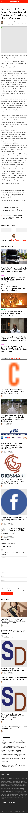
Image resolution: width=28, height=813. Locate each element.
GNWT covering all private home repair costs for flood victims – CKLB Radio (14, 519)
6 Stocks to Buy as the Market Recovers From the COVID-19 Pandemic (13, 632)
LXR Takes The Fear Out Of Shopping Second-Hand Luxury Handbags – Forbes (13, 621)
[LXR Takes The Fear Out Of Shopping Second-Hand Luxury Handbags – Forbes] (14, 609)
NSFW (2, 275)
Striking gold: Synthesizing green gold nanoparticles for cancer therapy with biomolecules (12, 716)
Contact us (24, 811)
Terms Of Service (16, 811)
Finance (3, 284)
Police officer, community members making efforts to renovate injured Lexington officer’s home (12, 446)
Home (3, 811)
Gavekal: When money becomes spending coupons (14, 728)
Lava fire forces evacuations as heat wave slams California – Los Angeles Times (14, 313)
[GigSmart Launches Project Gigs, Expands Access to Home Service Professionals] (14, 374)
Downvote (21, 230)
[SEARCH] (26, 1)
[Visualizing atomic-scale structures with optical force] (14, 653)
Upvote (6, 230)
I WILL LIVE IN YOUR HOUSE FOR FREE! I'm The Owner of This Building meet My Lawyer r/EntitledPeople (14, 531)
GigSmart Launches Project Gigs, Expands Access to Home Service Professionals (13, 391)
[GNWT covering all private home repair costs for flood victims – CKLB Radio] (14, 502)
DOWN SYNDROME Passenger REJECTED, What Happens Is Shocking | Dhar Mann (13, 279)
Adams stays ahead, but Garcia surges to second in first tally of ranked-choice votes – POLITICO (13, 338)
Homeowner (15, 358)
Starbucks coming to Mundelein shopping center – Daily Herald (14, 678)
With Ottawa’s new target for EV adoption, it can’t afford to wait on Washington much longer (14, 270)
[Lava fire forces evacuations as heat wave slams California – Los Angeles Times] (14, 300)
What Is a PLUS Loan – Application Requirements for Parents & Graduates (13, 288)
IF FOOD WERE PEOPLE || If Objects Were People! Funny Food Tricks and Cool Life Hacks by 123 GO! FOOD (14, 349)
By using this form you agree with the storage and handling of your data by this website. (13, 589)
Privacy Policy (9, 811)
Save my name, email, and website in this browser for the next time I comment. (13, 585)
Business (3, 266)
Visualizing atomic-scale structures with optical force (12, 669)
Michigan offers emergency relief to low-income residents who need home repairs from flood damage (13, 418)
